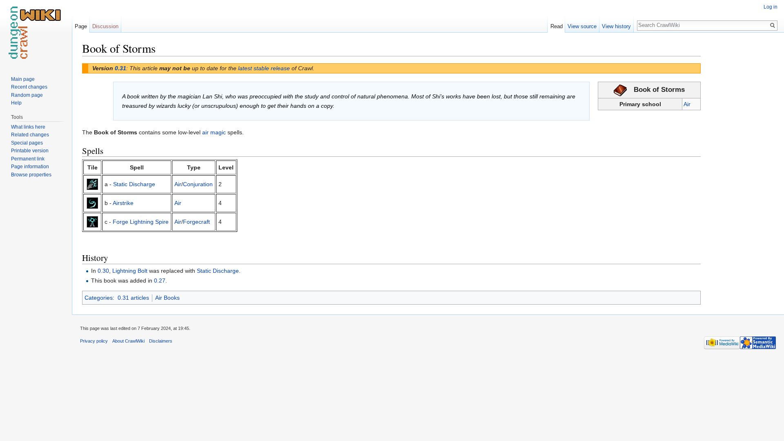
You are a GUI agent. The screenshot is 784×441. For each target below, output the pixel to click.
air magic (214, 132)
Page (81, 26)
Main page (23, 79)
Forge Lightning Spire (141, 221)
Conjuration (198, 184)
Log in (770, 7)
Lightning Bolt (129, 270)
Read (556, 26)
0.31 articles (133, 297)
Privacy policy (94, 341)
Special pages (27, 143)
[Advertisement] (741, 163)
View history (616, 26)
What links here (28, 127)
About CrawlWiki (128, 341)
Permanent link (28, 159)
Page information (30, 166)
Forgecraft (196, 221)
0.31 (120, 68)
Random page (27, 95)
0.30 (103, 270)
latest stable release (264, 68)
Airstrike (123, 203)
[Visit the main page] (36, 32)
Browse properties (31, 175)
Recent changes (29, 87)
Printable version (30, 151)
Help (16, 103)
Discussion (105, 26)
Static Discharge (134, 184)
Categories (99, 297)
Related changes (30, 135)
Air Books (167, 297)
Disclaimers (160, 341)
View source (582, 26)
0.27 (159, 280)
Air (687, 104)
